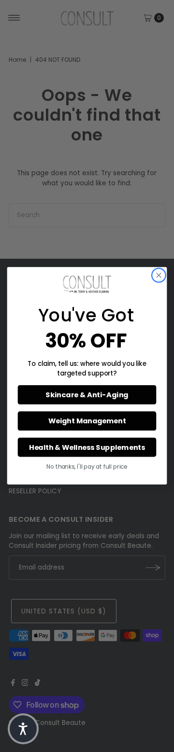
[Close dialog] (158, 275)
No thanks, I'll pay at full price (87, 467)
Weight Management (87, 421)
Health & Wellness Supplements (87, 448)
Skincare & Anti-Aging (86, 395)
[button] (23, 728)
